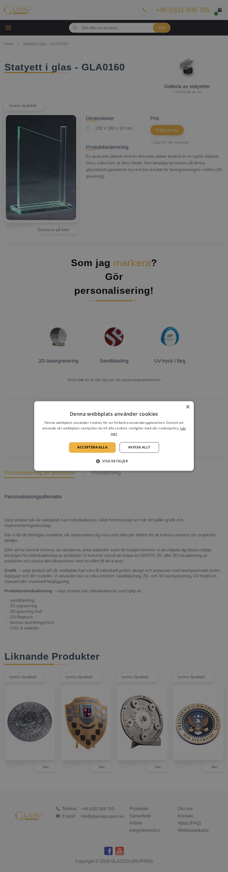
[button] (114, 461)
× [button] (187, 407)
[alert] (114, 436)
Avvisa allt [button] (139, 447)
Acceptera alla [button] (92, 447)
